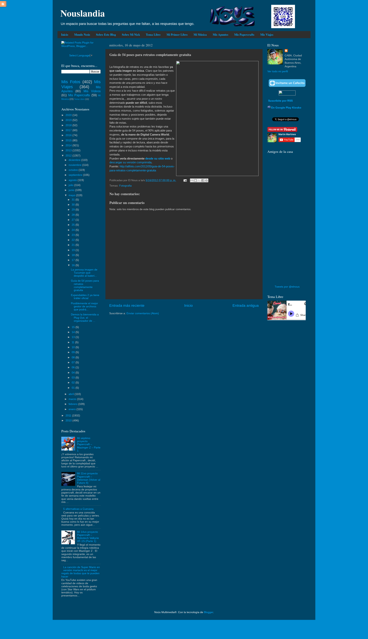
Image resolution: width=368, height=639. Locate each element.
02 (74, 382)
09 (74, 352)
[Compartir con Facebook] (203, 180)
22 (74, 239)
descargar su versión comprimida (130, 162)
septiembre (76, 175)
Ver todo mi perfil (277, 71)
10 (74, 347)
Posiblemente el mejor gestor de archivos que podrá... (84, 306)
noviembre (75, 165)
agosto (73, 180)
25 (74, 224)
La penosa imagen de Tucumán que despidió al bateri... (84, 272)
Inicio (64, 34)
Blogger (208, 612)
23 (74, 235)
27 (74, 219)
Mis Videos (92, 91)
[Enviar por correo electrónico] (192, 180)
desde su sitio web (157, 158)
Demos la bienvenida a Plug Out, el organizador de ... (85, 317)
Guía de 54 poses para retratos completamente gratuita (85, 285)
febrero (73, 404)
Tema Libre (153, 34)
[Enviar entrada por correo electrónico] (185, 180)
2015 (69, 140)
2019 (69, 120)
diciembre (75, 160)
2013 (69, 150)
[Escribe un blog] (195, 180)
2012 (69, 155)
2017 (69, 130)
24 (74, 230)
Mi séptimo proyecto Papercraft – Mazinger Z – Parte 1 (88, 444)
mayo (72, 195)
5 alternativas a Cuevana (78, 508)
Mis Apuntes (220, 34)
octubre (74, 170)
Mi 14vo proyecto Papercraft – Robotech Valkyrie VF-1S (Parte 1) (88, 536)
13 (74, 337)
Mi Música (200, 34)
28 (74, 214)
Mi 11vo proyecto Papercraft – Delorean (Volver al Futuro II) (88, 478)
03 (74, 377)
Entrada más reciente (127, 305)
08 (74, 357)
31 (74, 199)
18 (74, 255)
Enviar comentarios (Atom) (143, 313)
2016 (69, 135)
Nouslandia (82, 13)
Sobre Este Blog (106, 34)
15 (74, 327)
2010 (69, 420)
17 (74, 260)
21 (74, 244)
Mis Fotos (70, 81)
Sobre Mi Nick (131, 34)
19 (74, 250)
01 (74, 387)
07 (74, 362)
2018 (69, 125)
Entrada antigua (245, 305)
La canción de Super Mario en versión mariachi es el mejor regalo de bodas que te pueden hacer (80, 572)
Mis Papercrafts (244, 34)
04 (74, 372)
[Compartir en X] (199, 180)
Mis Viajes (266, 34)
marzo (73, 399)
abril (72, 394)
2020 (69, 115)
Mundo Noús (82, 34)
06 (74, 367)
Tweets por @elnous (287, 286)
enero (72, 409)
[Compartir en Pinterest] (206, 180)
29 (74, 209)
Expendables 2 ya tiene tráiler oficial (85, 297)
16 (74, 265)
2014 (69, 145)
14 (74, 332)
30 (74, 204)
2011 (69, 415)
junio (72, 190)
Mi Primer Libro (177, 34)
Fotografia (125, 185)
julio (71, 185)
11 (73, 342)
